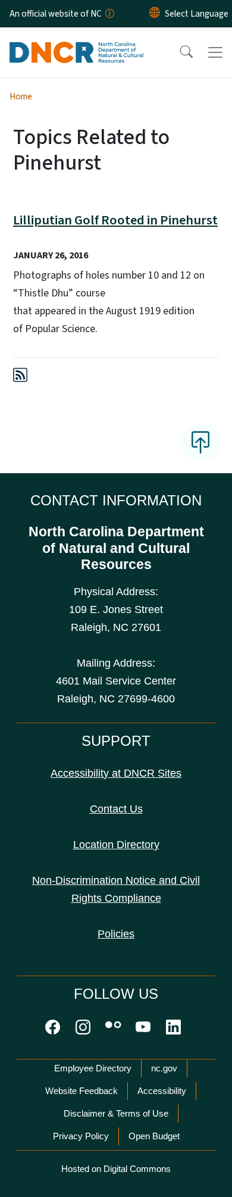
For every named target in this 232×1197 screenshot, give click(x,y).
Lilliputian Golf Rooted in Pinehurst (115, 220)
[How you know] (109, 14)
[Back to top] (200, 442)
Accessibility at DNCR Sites (116, 773)
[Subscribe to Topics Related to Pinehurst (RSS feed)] (20, 377)
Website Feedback (81, 1091)
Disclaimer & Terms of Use (116, 1113)
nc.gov (164, 1068)
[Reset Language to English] (154, 14)
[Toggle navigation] (215, 52)
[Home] (76, 41)
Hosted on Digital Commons (116, 1169)
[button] (178, 52)
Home (21, 96)
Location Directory (116, 845)
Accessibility (161, 1091)
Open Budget (154, 1136)
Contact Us (116, 809)
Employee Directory (92, 1068)
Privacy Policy (81, 1136)
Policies (116, 934)
